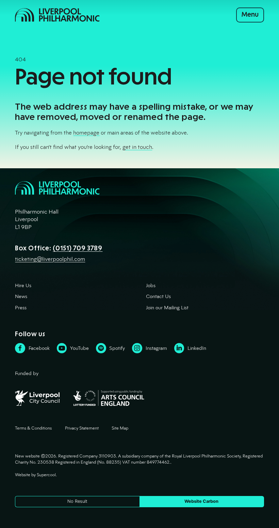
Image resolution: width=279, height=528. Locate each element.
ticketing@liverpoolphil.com (50, 259)
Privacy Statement (82, 428)
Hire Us (23, 285)
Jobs (150, 285)
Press (21, 308)
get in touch (137, 147)
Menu (250, 14)
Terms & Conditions (33, 428)
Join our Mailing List (167, 308)
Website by (35, 475)
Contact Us (158, 296)
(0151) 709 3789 (77, 248)
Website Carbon (201, 501)
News (21, 296)
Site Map (120, 428)
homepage (86, 132)
